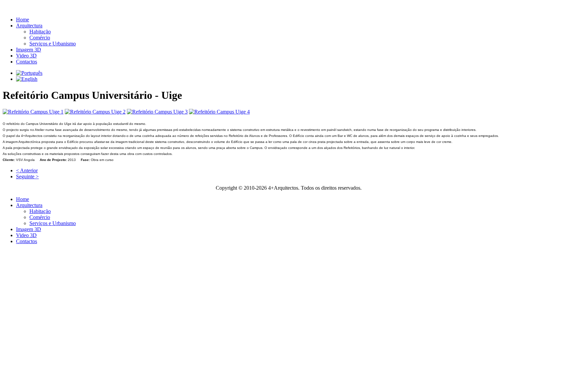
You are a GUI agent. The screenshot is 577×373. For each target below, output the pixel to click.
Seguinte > (27, 176)
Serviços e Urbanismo (52, 43)
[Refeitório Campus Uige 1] (33, 112)
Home (22, 19)
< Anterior (27, 170)
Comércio (39, 37)
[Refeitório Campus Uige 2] (95, 112)
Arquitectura (29, 25)
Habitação (40, 31)
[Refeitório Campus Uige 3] (157, 112)
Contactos (26, 61)
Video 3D (26, 55)
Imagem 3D (28, 49)
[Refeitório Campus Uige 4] (219, 112)
